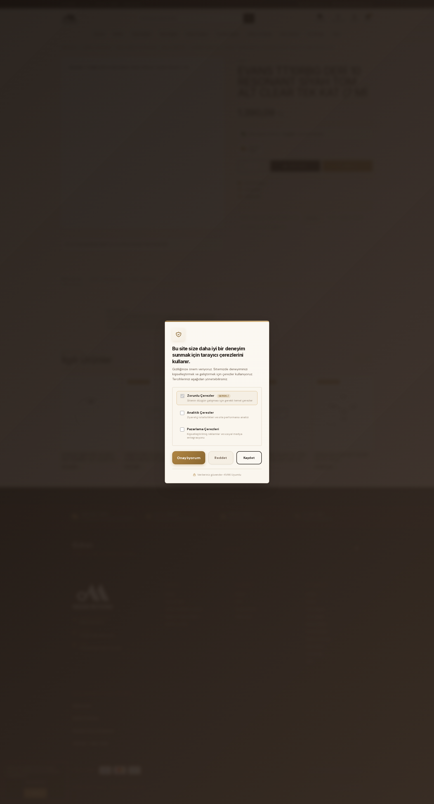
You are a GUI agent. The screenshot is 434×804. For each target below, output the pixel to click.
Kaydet (249, 458)
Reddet (221, 458)
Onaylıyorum (188, 457)
